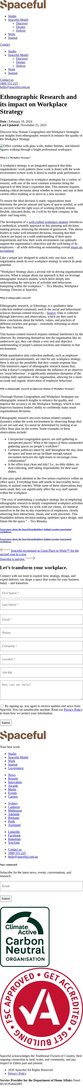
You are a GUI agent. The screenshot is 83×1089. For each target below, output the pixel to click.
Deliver (21, 30)
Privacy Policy (73, 709)
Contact (5, 44)
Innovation (15, 782)
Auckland (14, 825)
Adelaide (14, 814)
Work (11, 34)
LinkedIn (14, 831)
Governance (16, 768)
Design (20, 27)
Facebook (14, 835)
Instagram (14, 839)
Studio (12, 16)
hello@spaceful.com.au (15, 87)
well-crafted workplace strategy (48, 222)
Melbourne (15, 810)
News (12, 775)
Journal (12, 37)
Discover (22, 23)
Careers (13, 796)
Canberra (14, 807)
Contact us (6, 80)
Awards (13, 785)
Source (51, 313)
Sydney (13, 803)
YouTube (14, 842)
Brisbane (13, 817)
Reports (13, 778)
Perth (11, 821)
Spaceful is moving (12, 559)
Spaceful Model (18, 19)
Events (12, 793)
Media (12, 789)
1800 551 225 (9, 83)
